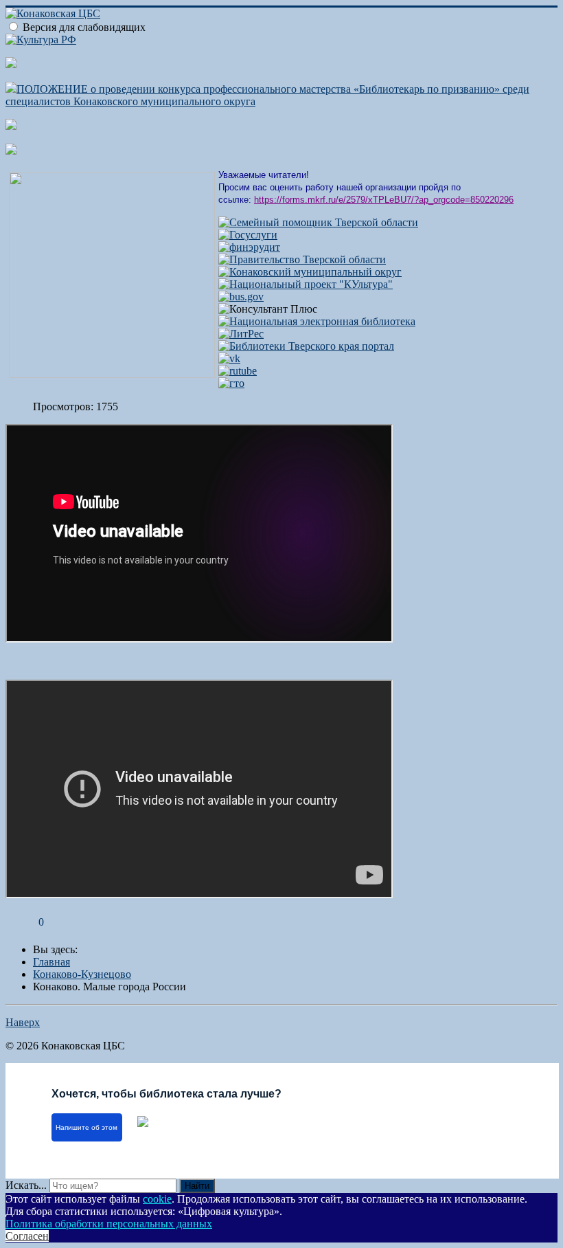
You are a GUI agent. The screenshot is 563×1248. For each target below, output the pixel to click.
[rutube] (237, 371)
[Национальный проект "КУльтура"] (305, 284)
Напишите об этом (86, 1127)
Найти (197, 1186)
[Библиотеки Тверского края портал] (306, 346)
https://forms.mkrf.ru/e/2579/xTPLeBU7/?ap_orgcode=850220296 (384, 199)
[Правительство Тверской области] (302, 259)
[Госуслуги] (247, 235)
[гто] (231, 383)
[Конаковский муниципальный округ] (310, 272)
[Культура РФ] (40, 39)
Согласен (27, 1236)
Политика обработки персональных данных (108, 1223)
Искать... (26, 1185)
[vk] (229, 358)
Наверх (22, 1022)
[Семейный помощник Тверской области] (318, 222)
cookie (157, 1199)
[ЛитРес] (241, 333)
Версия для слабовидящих (84, 27)
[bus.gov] (241, 296)
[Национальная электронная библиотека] (316, 321)
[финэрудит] (249, 247)
